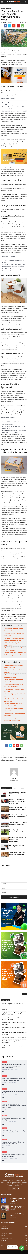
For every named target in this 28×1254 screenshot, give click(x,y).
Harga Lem (3, 1240)
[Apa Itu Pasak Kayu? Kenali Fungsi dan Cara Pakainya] (5, 854)
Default (3, 1235)
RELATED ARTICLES (6, 788)
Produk (2, 1243)
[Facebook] (9, 1188)
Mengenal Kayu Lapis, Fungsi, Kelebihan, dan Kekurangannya (12, 1041)
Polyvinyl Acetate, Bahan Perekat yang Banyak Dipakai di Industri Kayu (18, 801)
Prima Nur (4, 22)
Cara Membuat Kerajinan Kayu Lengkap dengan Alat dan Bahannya (17, 1200)
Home (2, 6)
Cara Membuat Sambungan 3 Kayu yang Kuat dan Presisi (14, 1046)
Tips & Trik (3, 1231)
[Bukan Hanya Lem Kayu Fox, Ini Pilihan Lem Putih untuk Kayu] (5, 794)
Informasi (7, 6)
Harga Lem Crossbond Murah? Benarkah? (14, 111)
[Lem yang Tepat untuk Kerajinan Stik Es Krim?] (3, 1216)
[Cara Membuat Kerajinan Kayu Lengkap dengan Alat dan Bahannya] (3, 1200)
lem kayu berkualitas (3, 841)
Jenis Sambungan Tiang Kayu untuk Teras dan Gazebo (13, 1028)
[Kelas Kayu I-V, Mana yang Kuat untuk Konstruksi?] (5, 832)
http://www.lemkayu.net (14, 780)
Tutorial (3, 1245)
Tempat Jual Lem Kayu (6, 1238)
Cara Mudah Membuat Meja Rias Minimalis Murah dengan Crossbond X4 (7, 760)
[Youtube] (18, 1188)
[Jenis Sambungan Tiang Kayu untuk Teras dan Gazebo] (5, 824)
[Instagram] (14, 1188)
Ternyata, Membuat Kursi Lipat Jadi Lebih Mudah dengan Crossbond (20, 759)
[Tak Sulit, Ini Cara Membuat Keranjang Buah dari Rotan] (5, 1208)
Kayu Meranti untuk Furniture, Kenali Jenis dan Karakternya (13, 1023)
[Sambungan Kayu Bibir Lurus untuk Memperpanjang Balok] (5, 809)
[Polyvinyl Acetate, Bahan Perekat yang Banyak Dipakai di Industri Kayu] (5, 801)
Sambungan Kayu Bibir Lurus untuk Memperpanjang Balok (10, 1018)
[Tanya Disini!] (21, 1248)
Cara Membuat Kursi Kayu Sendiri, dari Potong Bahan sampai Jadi (13, 1004)
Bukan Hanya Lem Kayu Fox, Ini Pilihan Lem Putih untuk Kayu (17, 794)
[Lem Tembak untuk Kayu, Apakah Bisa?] (5, 847)
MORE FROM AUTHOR (18, 788)
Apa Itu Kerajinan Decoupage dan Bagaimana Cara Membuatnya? (14, 1033)
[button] (26, 2)
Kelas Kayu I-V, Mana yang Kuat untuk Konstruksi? (14, 1037)
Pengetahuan (8, 8)
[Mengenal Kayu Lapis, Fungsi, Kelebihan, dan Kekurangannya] (5, 840)
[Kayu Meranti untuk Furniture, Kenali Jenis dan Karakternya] (5, 816)
